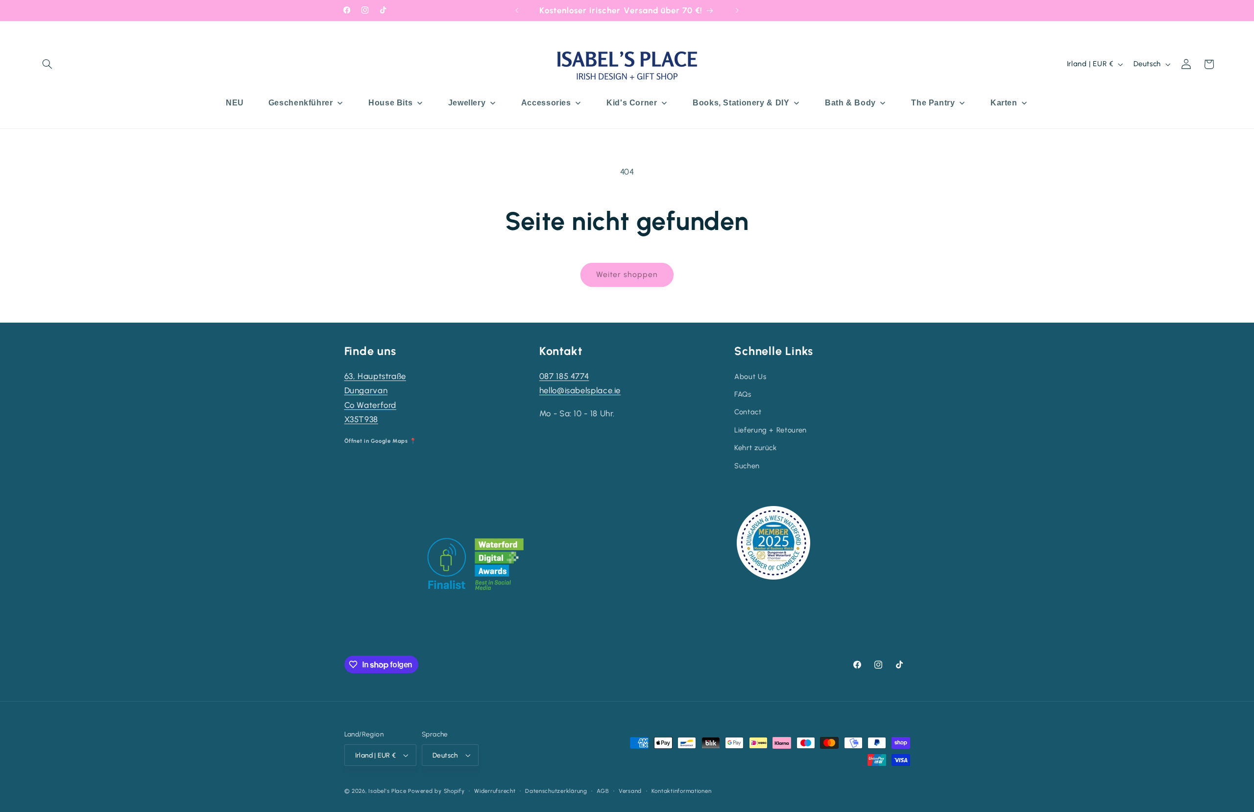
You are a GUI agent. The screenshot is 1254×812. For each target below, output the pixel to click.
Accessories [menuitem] (546, 103)
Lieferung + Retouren (770, 430)
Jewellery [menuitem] (467, 103)
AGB (603, 790)
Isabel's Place (387, 790)
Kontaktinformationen (681, 790)
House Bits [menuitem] (390, 103)
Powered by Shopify (436, 790)
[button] (47, 64)
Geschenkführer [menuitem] (300, 103)
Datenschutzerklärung (556, 790)
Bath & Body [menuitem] (850, 103)
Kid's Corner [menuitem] (631, 103)
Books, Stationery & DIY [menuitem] (741, 103)
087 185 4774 (564, 376)
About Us (750, 376)
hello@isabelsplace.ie (580, 390)
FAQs (742, 394)
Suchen (747, 465)
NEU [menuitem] (235, 103)
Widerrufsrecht (494, 790)
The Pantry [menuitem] (933, 103)
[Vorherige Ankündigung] (517, 10)
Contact (747, 411)
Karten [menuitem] (1003, 103)
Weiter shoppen (627, 274)
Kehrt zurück (755, 447)
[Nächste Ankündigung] (737, 10)
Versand (630, 790)
